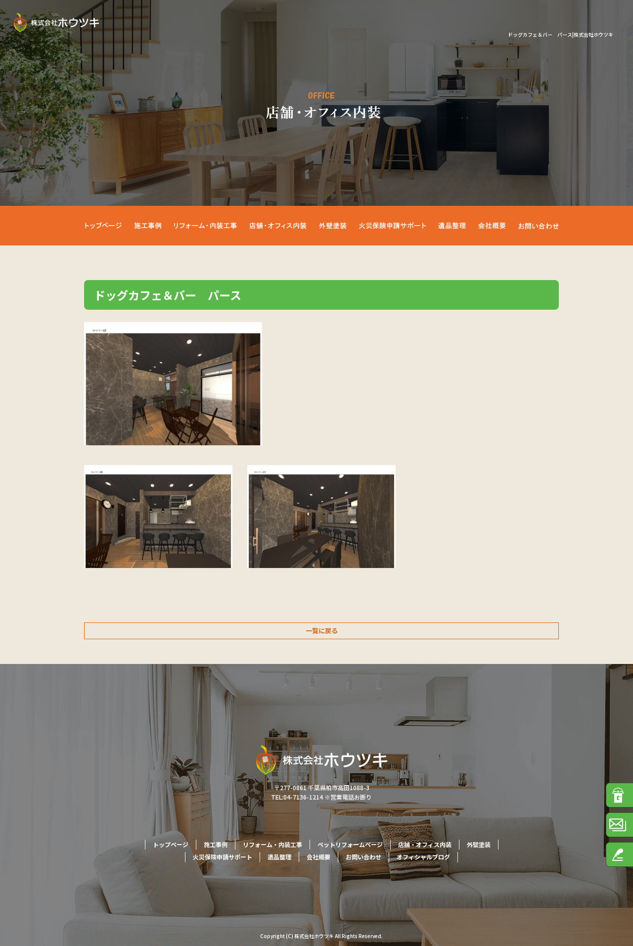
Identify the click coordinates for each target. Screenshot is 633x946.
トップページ (106, 225)
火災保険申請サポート (398, 225)
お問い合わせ (536, 225)
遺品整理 (455, 225)
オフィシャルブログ (423, 856)
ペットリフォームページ (350, 844)
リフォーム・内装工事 (202, 225)
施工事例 (148, 225)
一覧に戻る (322, 630)
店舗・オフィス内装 (279, 225)
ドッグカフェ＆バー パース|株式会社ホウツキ (560, 34)
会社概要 (494, 225)
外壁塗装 (341, 225)
